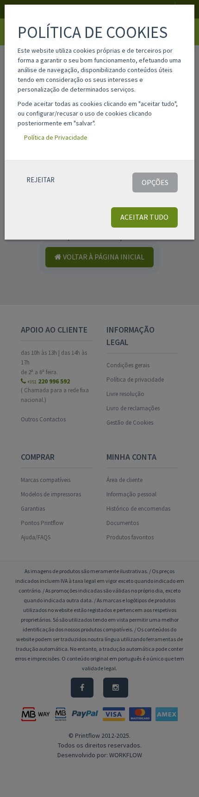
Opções (155, 182)
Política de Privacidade (55, 137)
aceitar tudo (144, 217)
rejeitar (40, 179)
